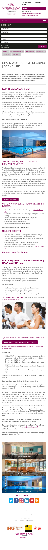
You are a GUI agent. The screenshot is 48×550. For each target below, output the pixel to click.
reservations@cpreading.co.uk (32, 13)
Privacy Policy (24, 542)
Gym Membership (41, 51)
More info (24, 450)
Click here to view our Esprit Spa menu (14, 252)
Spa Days (5, 51)
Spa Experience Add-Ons (17, 51)
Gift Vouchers (6, 54)
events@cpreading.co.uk (30, 15)
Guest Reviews (16, 54)
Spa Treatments (30, 51)
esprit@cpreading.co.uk (11, 299)
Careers (24, 544)
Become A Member (10, 199)
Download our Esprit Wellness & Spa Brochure (20, 342)
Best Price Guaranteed (5, 46)
